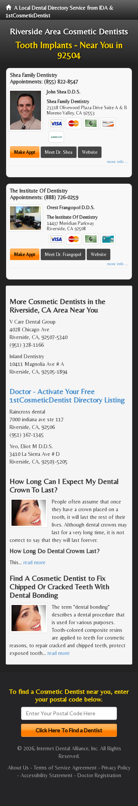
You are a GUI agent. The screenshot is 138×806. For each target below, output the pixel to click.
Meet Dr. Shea (58, 152)
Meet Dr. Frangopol (63, 254)
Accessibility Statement (46, 775)
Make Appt (24, 152)
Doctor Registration (99, 775)
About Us (18, 767)
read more (34, 562)
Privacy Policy (116, 767)
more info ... (117, 162)
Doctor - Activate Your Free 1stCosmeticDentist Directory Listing (67, 395)
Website (89, 152)
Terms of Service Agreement (65, 767)
